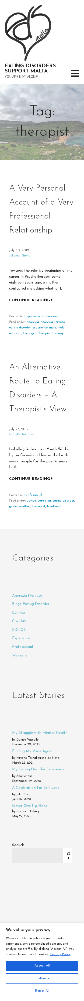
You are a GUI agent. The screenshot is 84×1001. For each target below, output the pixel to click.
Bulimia (18, 613)
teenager (29, 333)
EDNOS (19, 630)
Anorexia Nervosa (27, 596)
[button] (77, 76)
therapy (57, 333)
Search (18, 845)
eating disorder (20, 327)
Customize (42, 978)
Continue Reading (29, 300)
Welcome (19, 655)
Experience (32, 316)
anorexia (33, 322)
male (52, 327)
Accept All (42, 965)
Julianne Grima (19, 255)
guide (13, 506)
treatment (54, 506)
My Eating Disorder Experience (38, 769)
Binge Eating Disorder (30, 604)
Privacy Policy (60, 954)
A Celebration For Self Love (36, 788)
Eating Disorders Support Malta (30, 68)
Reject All (42, 991)
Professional (50, 316)
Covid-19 (19, 621)
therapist (44, 333)
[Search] (68, 855)
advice (31, 500)
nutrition (24, 506)
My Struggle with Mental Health (39, 733)
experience (40, 327)
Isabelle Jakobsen (22, 434)
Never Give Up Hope (30, 806)
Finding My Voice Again (32, 751)
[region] (42, 962)
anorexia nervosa (53, 322)
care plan (44, 500)
